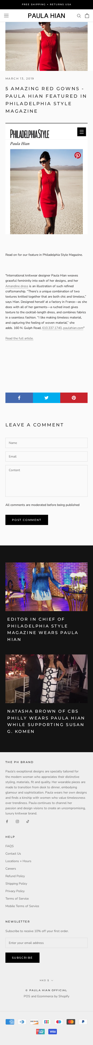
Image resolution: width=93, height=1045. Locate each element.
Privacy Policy (15, 891)
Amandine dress (16, 286)
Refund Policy (15, 876)
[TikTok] (27, 821)
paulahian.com (73, 328)
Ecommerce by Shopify (53, 996)
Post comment (27, 520)
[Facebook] (7, 821)
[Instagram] (17, 821)
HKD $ (44, 980)
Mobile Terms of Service (22, 906)
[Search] (79, 15)
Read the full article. (19, 338)
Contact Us (13, 853)
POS (27, 996)
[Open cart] (87, 15)
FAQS (9, 846)
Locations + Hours (18, 861)
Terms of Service (17, 898)
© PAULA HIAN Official (46, 990)
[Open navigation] (6, 15)
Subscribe (22, 957)
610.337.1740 (52, 328)
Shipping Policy (16, 883)
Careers (10, 868)
